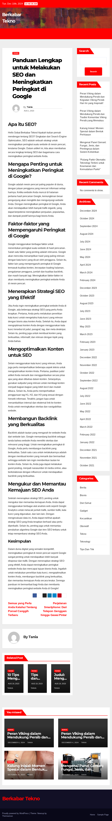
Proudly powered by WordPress (15, 813)
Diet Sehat (85, 503)
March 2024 (86, 272)
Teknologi (85, 541)
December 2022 (88, 357)
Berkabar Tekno (21, 799)
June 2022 (85, 403)
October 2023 (87, 295)
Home (92, 815)
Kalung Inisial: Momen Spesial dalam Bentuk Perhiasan (92, 131)
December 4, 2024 (70, 742)
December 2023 (88, 288)
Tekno (15, 53)
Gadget (84, 511)
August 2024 (86, 234)
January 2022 (87, 442)
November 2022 (88, 365)
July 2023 (85, 311)
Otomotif (84, 526)
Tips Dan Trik (87, 549)
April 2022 (85, 419)
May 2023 (85, 326)
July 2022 (85, 396)
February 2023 (88, 342)
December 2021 (88, 450)
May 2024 (85, 257)
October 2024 (87, 218)
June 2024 (85, 249)
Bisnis (83, 495)
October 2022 (87, 373)
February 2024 (88, 280)
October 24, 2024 (16, 775)
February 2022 (88, 434)
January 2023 (87, 349)
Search (84, 51)
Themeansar (7, 816)
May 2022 (85, 411)
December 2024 (88, 211)
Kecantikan (86, 518)
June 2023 (85, 319)
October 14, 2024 (70, 775)
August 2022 (86, 388)
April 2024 (85, 265)
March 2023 (86, 334)
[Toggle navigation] (58, 34)
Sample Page (103, 815)
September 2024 (89, 226)
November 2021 (88, 458)
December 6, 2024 (16, 742)
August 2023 (86, 303)
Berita (83, 487)
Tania (30, 107)
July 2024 (85, 241)
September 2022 (89, 380)
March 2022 (86, 427)
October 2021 (87, 465)
